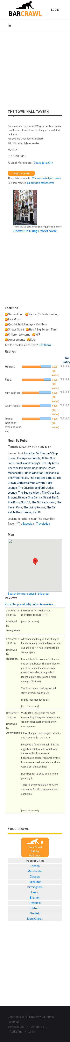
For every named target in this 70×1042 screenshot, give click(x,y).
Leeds (35, 892)
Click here (37, 138)
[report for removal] (30, 621)
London (35, 866)
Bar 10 (37, 512)
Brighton (35, 897)
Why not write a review (48, 126)
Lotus (11, 463)
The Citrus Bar (50, 492)
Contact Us (37, 1026)
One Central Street (39, 497)
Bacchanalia (51, 472)
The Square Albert (29, 492)
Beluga (22, 497)
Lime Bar (29, 453)
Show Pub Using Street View (34, 231)
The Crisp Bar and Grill (31, 487)
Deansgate (40, 162)
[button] (35, 562)
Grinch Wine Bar (33, 472)
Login (55, 9)
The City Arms (50, 463)
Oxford (35, 908)
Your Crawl (35, 847)
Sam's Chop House (35, 468)
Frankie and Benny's (28, 463)
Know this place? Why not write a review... (30, 604)
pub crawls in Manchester (40, 183)
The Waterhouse (18, 477)
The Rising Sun (17, 502)
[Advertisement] (35, 68)
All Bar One (48, 458)
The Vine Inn (15, 468)
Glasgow (35, 876)
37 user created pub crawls (46, 178)
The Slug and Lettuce (42, 477)
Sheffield (35, 913)
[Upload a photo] (53, 227)
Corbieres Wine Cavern (31, 482)
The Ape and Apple (28, 458)
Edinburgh (35, 881)
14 (28, 502)
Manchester (32, 143)
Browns (12, 497)
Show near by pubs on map (31, 447)
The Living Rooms (34, 507)
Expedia (27, 523)
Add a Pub (16, 1031)
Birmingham (35, 887)
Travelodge (43, 523)
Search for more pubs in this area (28, 593)
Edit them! (45, 345)
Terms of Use (16, 1026)
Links (32, 1031)
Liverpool (35, 902)
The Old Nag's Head (43, 502)
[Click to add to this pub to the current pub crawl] (21, 173)
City (50, 162)
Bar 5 (55, 497)
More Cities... (35, 918)
